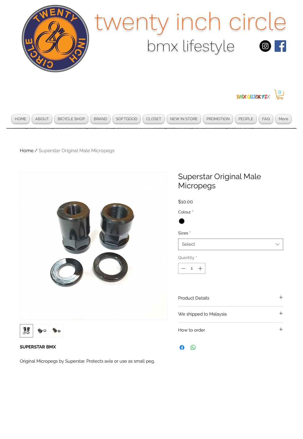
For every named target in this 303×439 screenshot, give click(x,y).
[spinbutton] (191, 268)
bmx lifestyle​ (191, 46)
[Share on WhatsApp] (193, 347)
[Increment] (200, 268)
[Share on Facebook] (182, 347)
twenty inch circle (190, 21)
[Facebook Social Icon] (280, 46)
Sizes (184, 233)
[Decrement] (182, 268)
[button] (280, 95)
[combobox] (230, 244)
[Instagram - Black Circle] (265, 46)
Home (26, 150)
